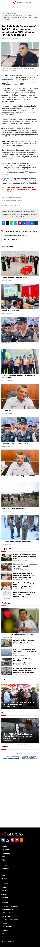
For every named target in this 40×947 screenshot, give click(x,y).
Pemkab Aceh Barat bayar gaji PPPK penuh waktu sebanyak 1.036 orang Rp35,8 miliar (18, 475)
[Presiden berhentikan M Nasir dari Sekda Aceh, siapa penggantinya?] (6, 595)
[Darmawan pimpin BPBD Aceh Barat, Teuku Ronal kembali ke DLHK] (6, 557)
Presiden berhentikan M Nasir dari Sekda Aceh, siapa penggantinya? (24, 594)
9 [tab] (30, 744)
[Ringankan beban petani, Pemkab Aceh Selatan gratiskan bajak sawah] (20, 495)
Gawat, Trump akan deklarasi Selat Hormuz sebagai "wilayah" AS (25, 652)
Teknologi (5, 868)
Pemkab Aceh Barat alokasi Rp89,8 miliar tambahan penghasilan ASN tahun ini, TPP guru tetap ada (20, 17)
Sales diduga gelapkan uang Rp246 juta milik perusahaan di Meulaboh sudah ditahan (18, 190)
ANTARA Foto (6, 927)
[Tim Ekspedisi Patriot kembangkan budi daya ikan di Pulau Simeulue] (20, 296)
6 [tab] (21, 744)
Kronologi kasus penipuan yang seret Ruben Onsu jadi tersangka (25, 566)
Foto (3, 679)
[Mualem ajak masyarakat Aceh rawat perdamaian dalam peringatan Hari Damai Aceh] (6, 671)
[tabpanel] (20, 696)
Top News (5, 603)
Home (7, 13)
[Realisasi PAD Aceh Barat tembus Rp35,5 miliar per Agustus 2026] (20, 396)
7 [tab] (24, 744)
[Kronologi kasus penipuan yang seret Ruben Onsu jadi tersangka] (6, 567)
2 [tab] (17, 711)
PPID (3, 933)
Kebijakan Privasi (7, 909)
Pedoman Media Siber (9, 920)
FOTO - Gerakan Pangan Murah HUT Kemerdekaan (18, 703)
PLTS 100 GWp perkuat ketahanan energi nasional (16, 815)
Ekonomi (4, 879)
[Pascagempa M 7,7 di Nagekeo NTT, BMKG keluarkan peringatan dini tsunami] (6, 662)
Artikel (3, 894)
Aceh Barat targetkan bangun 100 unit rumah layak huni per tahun (19, 342)
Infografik (5, 747)
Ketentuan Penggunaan (10, 906)
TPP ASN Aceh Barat (29, 231)
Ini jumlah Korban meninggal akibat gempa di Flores (23, 641)
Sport (3, 875)
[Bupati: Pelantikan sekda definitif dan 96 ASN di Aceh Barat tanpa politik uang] (20, 263)
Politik (3, 887)
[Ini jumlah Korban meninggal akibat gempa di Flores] (6, 643)
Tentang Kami (6, 916)
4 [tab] (23, 711)
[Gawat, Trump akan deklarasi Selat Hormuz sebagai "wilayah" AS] (6, 652)
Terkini (4, 846)
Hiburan (4, 872)
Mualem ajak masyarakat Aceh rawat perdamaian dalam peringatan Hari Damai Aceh (24, 670)
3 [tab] (20, 711)
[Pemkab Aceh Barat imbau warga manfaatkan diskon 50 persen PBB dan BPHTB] (20, 429)
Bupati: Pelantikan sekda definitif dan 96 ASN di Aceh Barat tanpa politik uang (19, 276)
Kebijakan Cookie (7, 913)
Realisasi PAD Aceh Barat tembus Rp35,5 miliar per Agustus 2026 (19, 409)
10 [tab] (33, 744)
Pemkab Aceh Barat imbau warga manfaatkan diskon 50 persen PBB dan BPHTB (19, 442)
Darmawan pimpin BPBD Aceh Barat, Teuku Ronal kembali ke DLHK (24, 557)
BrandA (4, 923)
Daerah (14, 13)
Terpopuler (6, 549)
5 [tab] (26, 711)
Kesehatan (5, 884)
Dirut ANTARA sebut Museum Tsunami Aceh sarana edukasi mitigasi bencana (18, 736)
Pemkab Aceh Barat (12, 231)
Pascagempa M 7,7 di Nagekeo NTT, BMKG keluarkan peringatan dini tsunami (24, 661)
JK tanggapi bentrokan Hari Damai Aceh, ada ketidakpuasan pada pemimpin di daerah (19, 633)
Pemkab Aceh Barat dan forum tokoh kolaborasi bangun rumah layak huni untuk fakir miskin (18, 375)
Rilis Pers (4, 897)
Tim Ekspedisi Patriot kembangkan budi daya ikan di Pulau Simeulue (19, 309)
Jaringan (4, 902)
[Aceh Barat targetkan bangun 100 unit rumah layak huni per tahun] (20, 329)
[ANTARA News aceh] (22, 3)
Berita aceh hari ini (10, 239)
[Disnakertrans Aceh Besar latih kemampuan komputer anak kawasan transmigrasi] (20, 527)
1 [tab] (14, 711)
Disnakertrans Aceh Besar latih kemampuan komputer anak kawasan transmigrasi (18, 540)
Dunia (3, 891)
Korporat (4, 930)
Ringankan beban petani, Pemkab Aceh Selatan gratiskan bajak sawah (16, 507)
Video (3, 713)
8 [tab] (27, 744)
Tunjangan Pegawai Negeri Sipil (15, 235)
